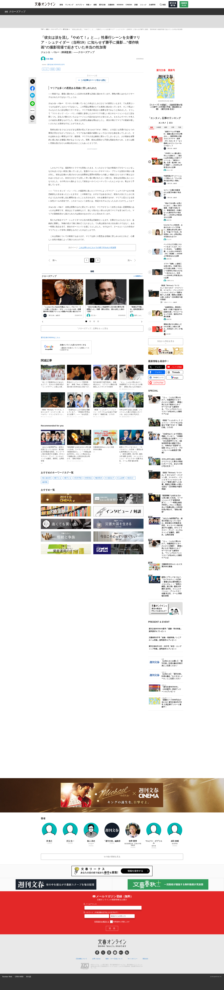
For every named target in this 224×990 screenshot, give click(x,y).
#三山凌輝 (120, 478)
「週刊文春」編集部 (53, 315)
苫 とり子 (168, 239)
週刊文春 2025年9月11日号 (56, 64)
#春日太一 (131, 478)
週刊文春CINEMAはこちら (50, 337)
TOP (42, 29)
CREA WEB (19, 977)
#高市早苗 (78, 478)
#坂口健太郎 (46, 478)
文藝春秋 (111, 5)
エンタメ (45, 69)
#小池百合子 (109, 478)
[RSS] (127, 952)
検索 (164, 5)
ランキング (69, 5)
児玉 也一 (94, 315)
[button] (86, 321)
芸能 (58, 69)
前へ (54, 260)
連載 (95, 5)
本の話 (28, 977)
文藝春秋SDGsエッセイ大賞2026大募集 (103, 449)
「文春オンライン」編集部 (170, 302)
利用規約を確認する (101, 922)
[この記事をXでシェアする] (32, 81)
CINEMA (129, 5)
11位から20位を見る (165, 341)
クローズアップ (17, 11)
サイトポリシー (132, 959)
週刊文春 (102, 5)
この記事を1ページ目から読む (93, 80)
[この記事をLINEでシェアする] (32, 104)
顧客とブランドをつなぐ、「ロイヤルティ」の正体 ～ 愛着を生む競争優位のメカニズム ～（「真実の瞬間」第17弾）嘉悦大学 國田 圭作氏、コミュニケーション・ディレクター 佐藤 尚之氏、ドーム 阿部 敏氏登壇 (131, 455)
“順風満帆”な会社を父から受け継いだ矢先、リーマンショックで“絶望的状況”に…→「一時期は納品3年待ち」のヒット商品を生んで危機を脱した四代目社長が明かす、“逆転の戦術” (79, 454)
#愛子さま (67, 478)
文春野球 (152, 5)
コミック (143, 5)
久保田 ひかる (170, 280)
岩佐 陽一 (168, 334)
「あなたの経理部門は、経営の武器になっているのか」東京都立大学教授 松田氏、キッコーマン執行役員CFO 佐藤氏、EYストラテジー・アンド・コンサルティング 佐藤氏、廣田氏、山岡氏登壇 (53, 455)
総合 (171, 123)
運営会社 (145, 959)
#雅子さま (57, 478)
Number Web (7, 977)
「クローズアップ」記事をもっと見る (92, 328)
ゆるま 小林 (169, 170)
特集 (87, 5)
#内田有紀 (88, 478)
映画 (52, 69)
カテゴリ (79, 5)
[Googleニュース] (115, 952)
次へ (130, 260)
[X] (103, 952)
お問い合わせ (96, 959)
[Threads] (109, 952)
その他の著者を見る (112, 857)
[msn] (121, 952)
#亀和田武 (98, 478)
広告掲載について (81, 959)
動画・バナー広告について (114, 959)
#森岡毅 (45, 482)
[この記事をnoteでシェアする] (32, 111)
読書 (136, 5)
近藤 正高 (168, 220)
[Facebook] (97, 952)
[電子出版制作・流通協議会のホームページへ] (84, 966)
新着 (61, 5)
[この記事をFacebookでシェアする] (32, 88)
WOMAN (120, 5)
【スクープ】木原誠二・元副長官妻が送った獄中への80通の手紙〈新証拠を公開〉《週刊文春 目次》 (165, 107)
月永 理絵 (49, 59)
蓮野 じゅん (138, 315)
